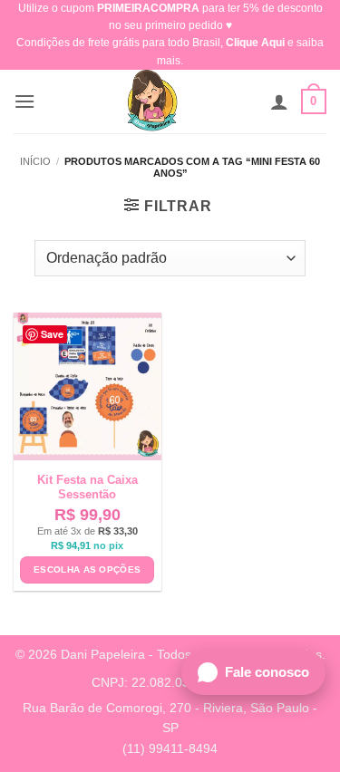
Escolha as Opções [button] (87, 569)
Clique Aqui (255, 42)
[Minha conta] (279, 101)
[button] (24, 101)
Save (52, 334)
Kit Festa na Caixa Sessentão (87, 487)
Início (35, 161)
